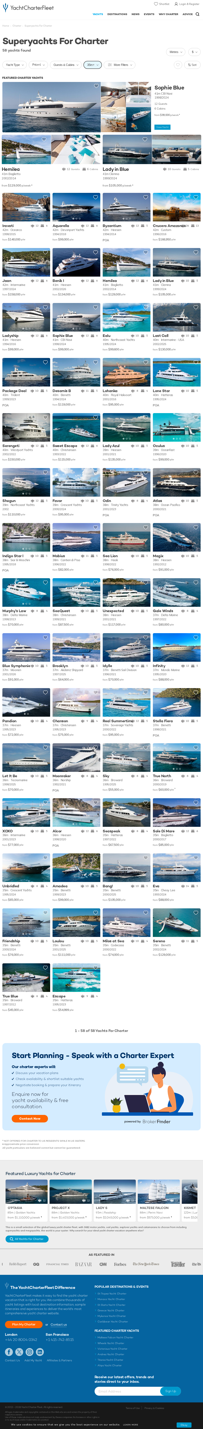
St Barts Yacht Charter (111, 1305)
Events (149, 14)
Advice (188, 14)
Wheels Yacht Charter (111, 1343)
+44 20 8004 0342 (21, 1339)
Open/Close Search (197, 14)
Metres (174, 52)
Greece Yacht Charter (111, 1310)
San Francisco (57, 1334)
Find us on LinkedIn (40, 1352)
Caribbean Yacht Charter (113, 1321)
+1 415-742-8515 (60, 1339)
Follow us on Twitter (19, 1352)
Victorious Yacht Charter (112, 1348)
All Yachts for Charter (29, 1239)
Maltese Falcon (154, 1208)
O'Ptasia (15, 1208)
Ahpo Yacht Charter (110, 1365)
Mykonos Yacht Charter (112, 1316)
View (162, 127)
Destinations (117, 14)
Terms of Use (133, 1408)
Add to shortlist (96, 86)
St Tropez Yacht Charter (112, 1293)
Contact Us (12, 1360)
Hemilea (11, 169)
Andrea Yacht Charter (111, 1354)
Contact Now (29, 1118)
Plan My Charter (23, 1324)
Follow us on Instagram (30, 1352)
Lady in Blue (116, 169)
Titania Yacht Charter (110, 1360)
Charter (16, 25)
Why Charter (168, 14)
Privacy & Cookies (154, 1408)
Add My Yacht (33, 1360)
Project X (61, 1208)
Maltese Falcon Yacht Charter (115, 1337)
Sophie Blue (169, 87)
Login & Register (189, 4)
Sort (194, 64)
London (11, 1334)
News (136, 14)
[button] (94, 207)
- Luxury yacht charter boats (28, 7)
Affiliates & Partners (59, 1360)
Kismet (190, 1208)
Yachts (98, 14)
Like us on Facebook (9, 1352)
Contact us (59, 1324)
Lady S (101, 1208)
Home (5, 25)
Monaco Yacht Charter (111, 1299)
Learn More (130, 1424)
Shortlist (164, 4)
